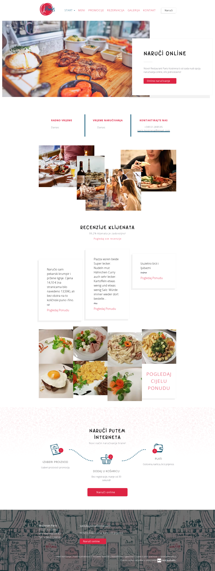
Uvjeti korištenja (64, 556)
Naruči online (12, 5)
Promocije (96, 10)
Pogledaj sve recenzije (107, 238)
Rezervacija (115, 10)
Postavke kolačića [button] (101, 556)
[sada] (65, 127)
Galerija (134, 10)
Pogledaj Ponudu (58, 310)
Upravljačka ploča (168, 556)
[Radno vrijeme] (70, 127)
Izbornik (152, 88)
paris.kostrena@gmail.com (153, 130)
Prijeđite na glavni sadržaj (18, 5)
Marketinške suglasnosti (123, 556)
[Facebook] (172, 529)
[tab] (8, 26)
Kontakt (149, 10)
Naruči (169, 10)
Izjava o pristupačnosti (147, 556)
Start (69, 10)
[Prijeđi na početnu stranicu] (47, 9)
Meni (81, 10)
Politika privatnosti (82, 556)
